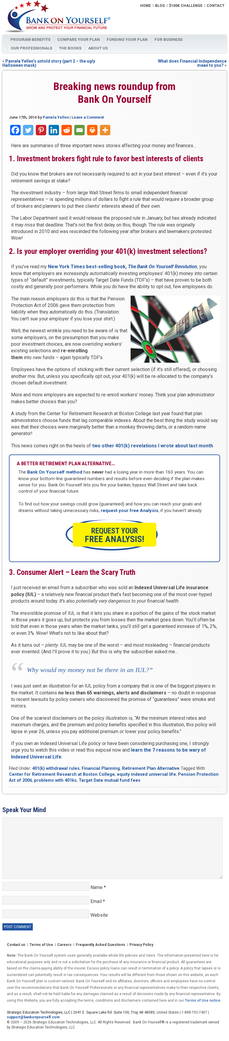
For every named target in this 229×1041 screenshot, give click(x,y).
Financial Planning (101, 768)
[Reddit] (66, 130)
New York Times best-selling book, (122, 266)
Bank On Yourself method (54, 472)
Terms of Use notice (202, 1000)
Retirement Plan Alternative (151, 768)
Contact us (16, 945)
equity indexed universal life (146, 774)
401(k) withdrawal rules (56, 768)
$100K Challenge (185, 5)
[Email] (79, 130)
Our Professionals (31, 48)
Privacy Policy (141, 945)
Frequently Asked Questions (100, 945)
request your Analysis (129, 510)
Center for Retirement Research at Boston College (62, 774)
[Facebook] (15, 130)
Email (97, 901)
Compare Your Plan (78, 39)
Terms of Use (41, 945)
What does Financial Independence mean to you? (192, 63)
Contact (216, 5)
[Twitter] (28, 130)
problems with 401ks (55, 780)
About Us (98, 48)
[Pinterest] (41, 130)
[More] (105, 130)
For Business (168, 39)
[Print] (92, 130)
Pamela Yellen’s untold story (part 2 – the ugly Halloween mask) (48, 63)
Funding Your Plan (127, 39)
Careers (64, 945)
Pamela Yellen (56, 117)
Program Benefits (30, 39)
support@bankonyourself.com (33, 1017)
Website (99, 915)
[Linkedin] (54, 130)
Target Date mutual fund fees (109, 780)
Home (145, 5)
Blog (160, 5)
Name (98, 887)
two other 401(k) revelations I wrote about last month (152, 446)
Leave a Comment (88, 117)
